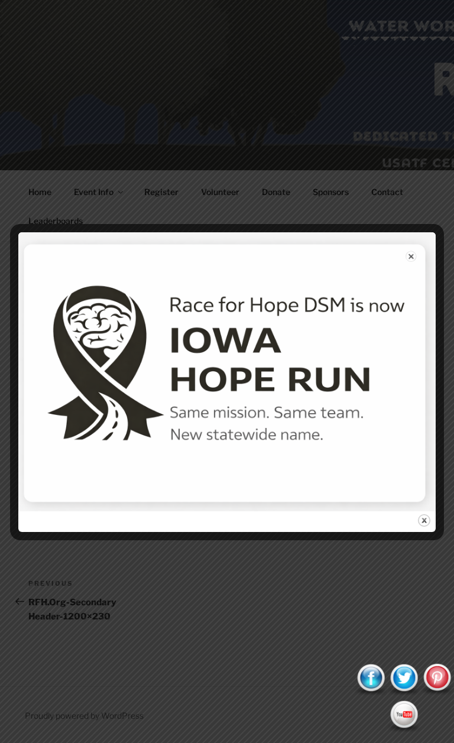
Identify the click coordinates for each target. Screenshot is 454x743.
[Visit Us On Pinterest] (436, 692)
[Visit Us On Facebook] (370, 692)
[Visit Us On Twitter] (403, 692)
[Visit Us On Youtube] (403, 729)
